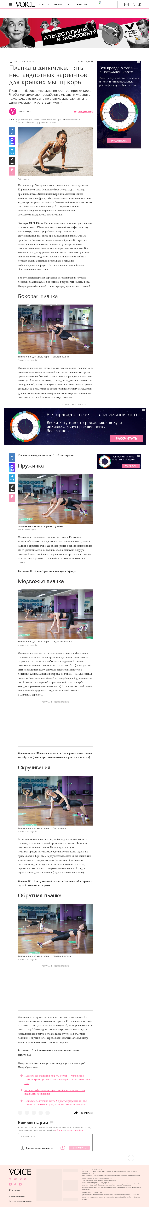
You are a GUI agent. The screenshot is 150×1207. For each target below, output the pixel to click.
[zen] (25, 1179)
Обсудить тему (85, 111)
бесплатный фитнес (26, 122)
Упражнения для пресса (52, 119)
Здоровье (14, 62)
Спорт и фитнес (28, 62)
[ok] (10, 1184)
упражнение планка (47, 122)
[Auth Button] (139, 4)
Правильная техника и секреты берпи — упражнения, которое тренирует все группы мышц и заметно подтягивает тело (58, 1079)
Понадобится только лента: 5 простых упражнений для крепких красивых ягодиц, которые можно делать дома (55, 1102)
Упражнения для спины (27, 119)
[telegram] (20, 1179)
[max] (20, 1184)
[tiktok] (15, 1184)
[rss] (10, 1179)
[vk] (15, 1179)
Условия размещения (16, 1196)
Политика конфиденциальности (20, 1201)
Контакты (14, 1190)
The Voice (25, 4)
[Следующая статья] (75, 1158)
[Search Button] (133, 4)
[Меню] (10, 4)
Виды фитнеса (72, 119)
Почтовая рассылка (126, 4)
